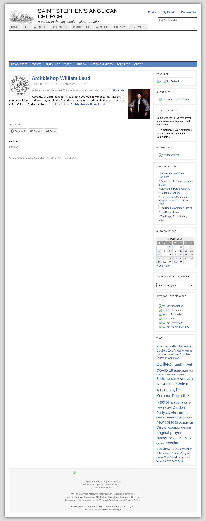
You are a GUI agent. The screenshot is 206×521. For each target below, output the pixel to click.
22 (170, 258)
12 (191, 251)
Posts (152, 12)
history (169, 413)
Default (175, 81)
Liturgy (56, 158)
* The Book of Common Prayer (175, 208)
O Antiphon (186, 422)
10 (181, 251)
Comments (188, 12)
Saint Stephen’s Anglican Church (78, 14)
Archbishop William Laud (61, 78)
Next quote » (163, 137)
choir (176, 354)
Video (173, 318)
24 (181, 258)
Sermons (175, 310)
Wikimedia (119, 90)
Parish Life (176, 322)
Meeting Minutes (179, 326)
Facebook (188, 379)
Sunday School (180, 457)
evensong (176, 378)
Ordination (186, 428)
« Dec (159, 265)
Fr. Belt (161, 384)
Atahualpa (116, 509)
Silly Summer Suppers (168, 453)
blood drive (167, 354)
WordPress (103, 509)
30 (175, 262)
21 (164, 258)
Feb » (168, 265)
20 (159, 258)
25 (186, 258)
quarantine (164, 438)
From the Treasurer (180, 402)
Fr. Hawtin (175, 384)
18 (186, 254)
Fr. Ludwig (169, 390)
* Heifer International (170, 193)
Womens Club (175, 461)
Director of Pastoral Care (168, 374)
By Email (169, 12)
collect (71, 158)
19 (191, 254)
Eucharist (163, 378)
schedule (160, 443)
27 (159, 262)
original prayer (169, 432)
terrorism (161, 460)
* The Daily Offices (169, 212)
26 (191, 258)
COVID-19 (164, 370)
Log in (130, 506)
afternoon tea (163, 346)
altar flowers (180, 346)
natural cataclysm (182, 417)
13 (159, 254)
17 (181, 254)
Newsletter (176, 306)
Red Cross (185, 438)
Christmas (173, 358)
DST (183, 374)
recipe (176, 438)
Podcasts (175, 314)
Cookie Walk (183, 365)
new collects (167, 422)
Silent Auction (184, 449)
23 (175, 258)
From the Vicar (164, 408)
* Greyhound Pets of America (174, 188)
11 (186, 251)
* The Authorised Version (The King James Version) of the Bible (175, 200)
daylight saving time (183, 371)
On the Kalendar (168, 427)
